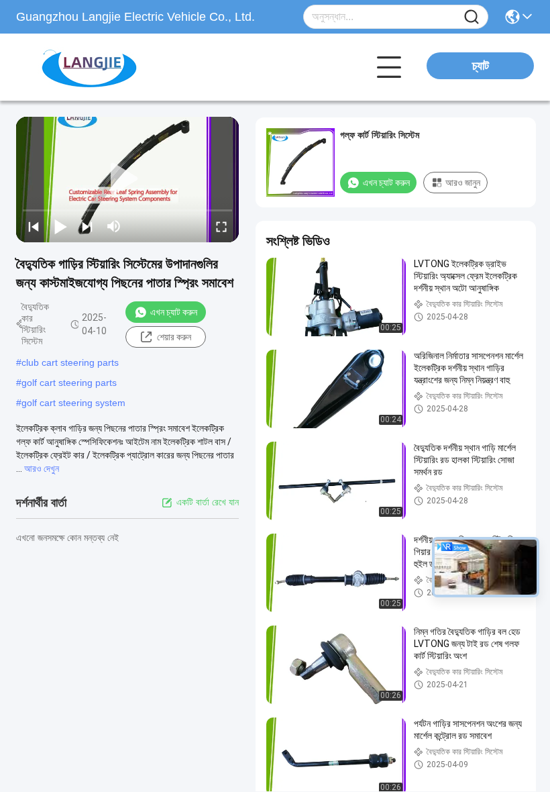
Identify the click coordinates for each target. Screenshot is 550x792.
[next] (87, 226)
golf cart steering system (73, 402)
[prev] (33, 226)
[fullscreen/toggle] (221, 226)
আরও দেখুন (41, 468)
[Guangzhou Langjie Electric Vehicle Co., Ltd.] (90, 67)
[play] (127, 179)
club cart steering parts (70, 362)
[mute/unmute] (114, 226)
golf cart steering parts (69, 382)
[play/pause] (60, 226)
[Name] (471, 17)
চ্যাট (480, 65)
